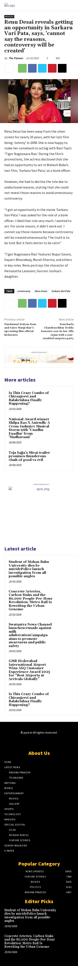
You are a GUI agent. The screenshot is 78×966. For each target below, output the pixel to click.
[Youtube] (54, 741)
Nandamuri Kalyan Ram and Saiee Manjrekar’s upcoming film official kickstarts (20, 330)
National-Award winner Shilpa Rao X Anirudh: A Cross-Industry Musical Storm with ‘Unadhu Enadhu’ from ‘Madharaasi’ (29, 428)
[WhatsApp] (22, 68)
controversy (23, 291)
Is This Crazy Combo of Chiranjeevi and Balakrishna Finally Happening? (29, 398)
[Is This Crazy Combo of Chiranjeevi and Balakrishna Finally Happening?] (61, 398)
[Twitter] (42, 68)
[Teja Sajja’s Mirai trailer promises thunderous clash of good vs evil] (61, 458)
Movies (9, 16)
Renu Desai (41, 291)
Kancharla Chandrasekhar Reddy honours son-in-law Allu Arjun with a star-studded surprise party (57, 331)
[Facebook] (32, 68)
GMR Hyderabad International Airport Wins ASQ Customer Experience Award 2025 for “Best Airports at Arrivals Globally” (29, 670)
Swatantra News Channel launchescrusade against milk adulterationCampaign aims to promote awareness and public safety (30, 635)
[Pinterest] (52, 68)
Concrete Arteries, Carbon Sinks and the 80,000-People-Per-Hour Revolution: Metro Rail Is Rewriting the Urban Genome (31, 600)
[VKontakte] (46, 741)
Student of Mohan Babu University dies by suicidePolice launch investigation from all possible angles (29, 569)
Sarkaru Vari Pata (60, 291)
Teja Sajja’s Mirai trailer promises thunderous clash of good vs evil (29, 456)
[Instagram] (31, 741)
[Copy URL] (62, 68)
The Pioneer (15, 58)
